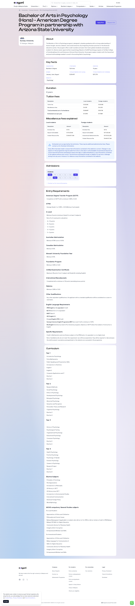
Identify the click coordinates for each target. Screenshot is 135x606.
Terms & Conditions (30, 597)
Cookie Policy (8, 597)
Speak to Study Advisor (75, 584)
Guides (92, 6)
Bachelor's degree (66, 6)
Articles (101, 6)
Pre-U (44, 6)
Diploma (53, 6)
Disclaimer (104, 577)
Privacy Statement (18, 597)
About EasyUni (56, 571)
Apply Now (100, 22)
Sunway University (33, 10)
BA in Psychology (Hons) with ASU (48, 10)
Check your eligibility (74, 591)
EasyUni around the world (109, 602)
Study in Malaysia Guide (21, 6)
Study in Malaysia (73, 587)
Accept (6, 601)
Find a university (73, 571)
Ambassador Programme (114, 6)
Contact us (55, 574)
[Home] (19, 10)
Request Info (111, 22)
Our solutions (88, 571)
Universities (34, 6)
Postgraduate (80, 6)
